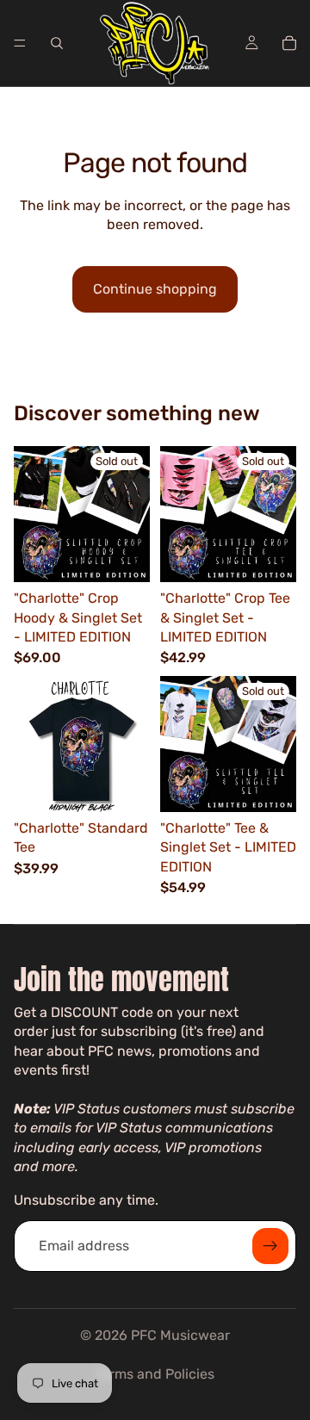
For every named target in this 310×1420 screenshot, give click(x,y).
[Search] (57, 43)
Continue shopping (155, 289)
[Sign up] (270, 1246)
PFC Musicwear (180, 1335)
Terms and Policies (155, 1374)
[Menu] (20, 43)
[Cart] (289, 43)
